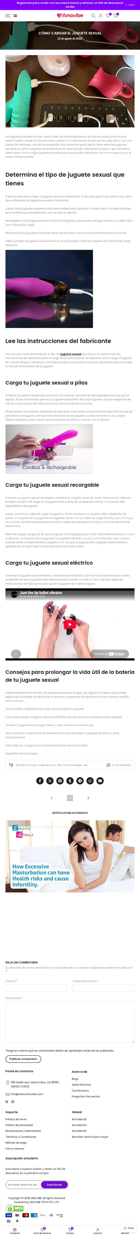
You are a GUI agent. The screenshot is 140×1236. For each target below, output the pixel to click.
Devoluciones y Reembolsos (23, 1131)
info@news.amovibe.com (27, 1094)
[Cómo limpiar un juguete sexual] (88, 798)
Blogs (75, 1079)
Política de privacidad (19, 1125)
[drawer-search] (94, 16)
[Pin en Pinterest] (60, 780)
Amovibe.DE (79, 1119)
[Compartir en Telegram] (80, 780)
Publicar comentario (23, 1059)
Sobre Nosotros (81, 1085)
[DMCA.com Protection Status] (36, 1208)
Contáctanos (80, 1090)
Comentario (14, 998)
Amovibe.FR (79, 1131)
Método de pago (16, 1142)
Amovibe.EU (79, 1125)
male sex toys (47, 765)
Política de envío (16, 1119)
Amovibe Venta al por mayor (90, 1137)
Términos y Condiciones (20, 1137)
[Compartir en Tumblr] (70, 780)
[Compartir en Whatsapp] (90, 780)
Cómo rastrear (14, 1148)
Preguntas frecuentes (86, 1096)
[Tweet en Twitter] (50, 780)
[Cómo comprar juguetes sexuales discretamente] (52, 798)
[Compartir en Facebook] (40, 780)
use (85, 765)
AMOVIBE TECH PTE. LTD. (44, 1202)
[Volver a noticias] (70, 798)
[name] (11, 981)
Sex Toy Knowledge (69, 765)
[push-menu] (8, 15)
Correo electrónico (86, 981)
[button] (15, 15)
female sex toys (26, 765)
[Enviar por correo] (100, 780)
